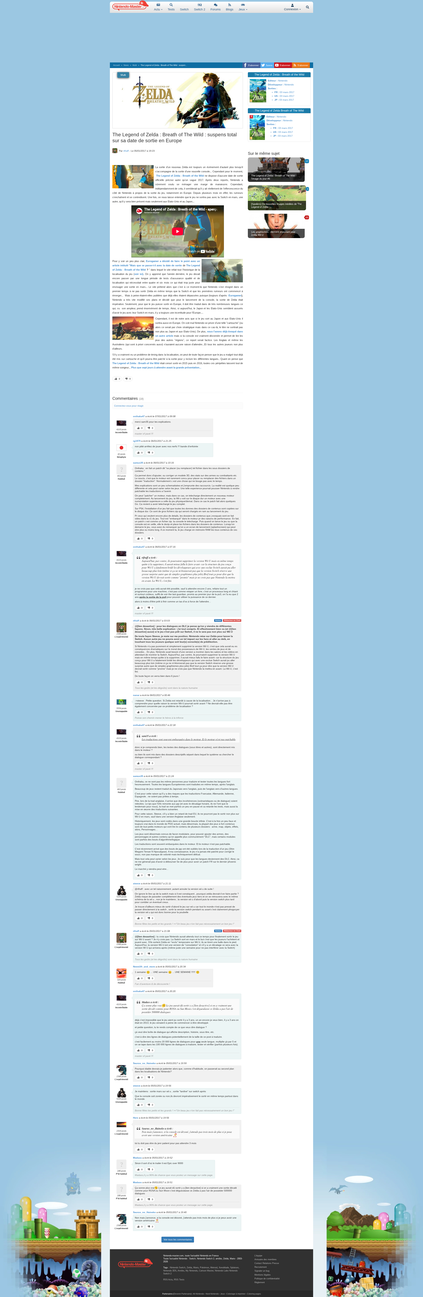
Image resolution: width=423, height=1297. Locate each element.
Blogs (229, 9)
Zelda (189, 1267)
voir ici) (138, 274)
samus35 (138, 462)
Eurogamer (234, 295)
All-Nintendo (198, 1294)
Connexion (291, 9)
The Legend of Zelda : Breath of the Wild (180, 175)
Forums (216, 9)
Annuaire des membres (265, 1259)
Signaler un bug (261, 1271)
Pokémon (204, 1267)
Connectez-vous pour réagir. (129, 405)
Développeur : (276, 84)
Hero (135, 1117)
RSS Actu (168, 1279)
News (126, 65)
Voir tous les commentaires (178, 1239)
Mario (196, 1267)
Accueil (116, 65)
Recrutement (260, 1267)
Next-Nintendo (212, 1294)
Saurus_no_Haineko (144, 1063)
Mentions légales (262, 1275)
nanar (136, 695)
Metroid (213, 1267)
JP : (276, 99)
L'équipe (258, 1255)
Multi (135, 65)
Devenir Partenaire (182, 1294)
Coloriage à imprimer (235, 1294)
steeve (136, 883)
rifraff (126, 151)
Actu (157, 9)
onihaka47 (139, 416)
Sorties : (272, 88)
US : (276, 96)
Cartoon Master (206, 1270)
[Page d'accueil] (135, 1263)
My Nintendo (192, 1270)
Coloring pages (254, 1294)
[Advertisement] (211, 38)
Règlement (259, 1282)
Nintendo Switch (177, 1267)
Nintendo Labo (222, 1270)
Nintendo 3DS (169, 1270)
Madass (137, 1157)
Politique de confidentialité (267, 1278)
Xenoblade (224, 1267)
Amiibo (181, 1270)
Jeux (242, 9)
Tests (171, 9)
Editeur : (272, 80)
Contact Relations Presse (266, 1263)
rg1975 (137, 441)
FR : (276, 92)
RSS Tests (179, 1279)
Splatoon (234, 1267)
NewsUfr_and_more (144, 966)
